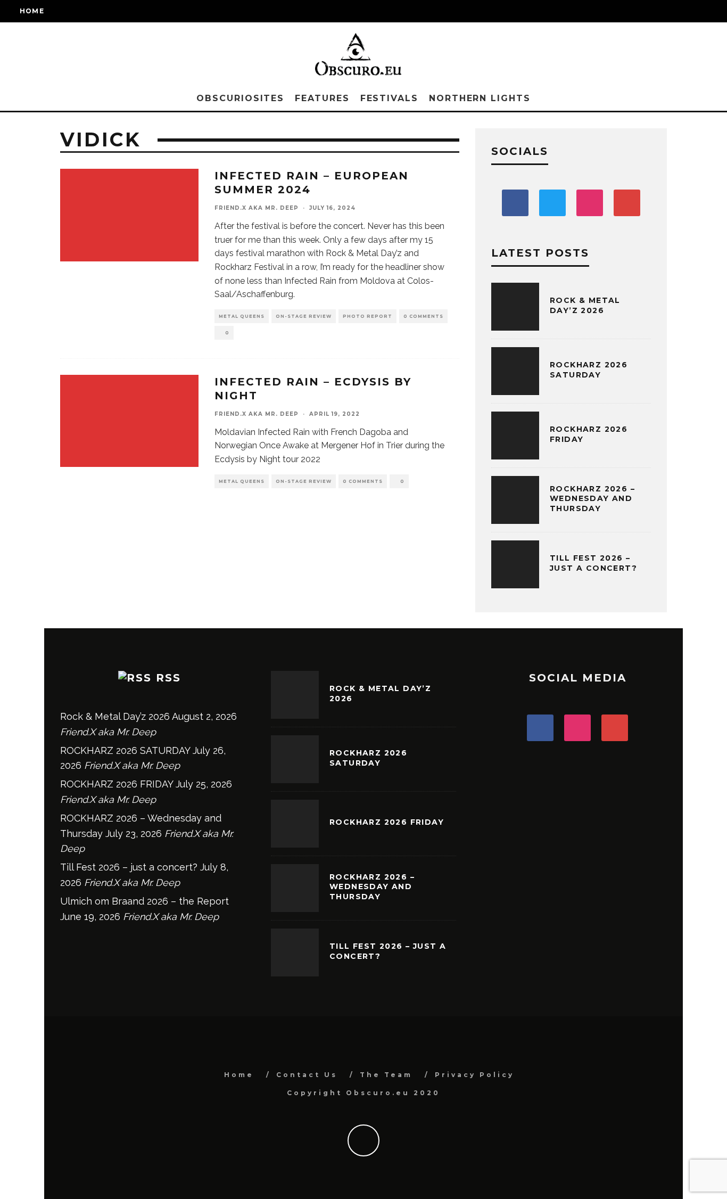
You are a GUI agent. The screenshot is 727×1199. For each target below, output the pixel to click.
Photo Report (367, 316)
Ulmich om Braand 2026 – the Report (144, 901)
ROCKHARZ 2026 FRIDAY (116, 784)
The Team (386, 1075)
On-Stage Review (304, 316)
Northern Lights (480, 98)
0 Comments (423, 316)
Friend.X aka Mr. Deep (256, 207)
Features (322, 98)
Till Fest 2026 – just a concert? (593, 562)
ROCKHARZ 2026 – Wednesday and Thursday (592, 498)
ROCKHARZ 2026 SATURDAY (588, 369)
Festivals (389, 98)
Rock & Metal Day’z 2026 (585, 305)
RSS (168, 677)
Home (32, 11)
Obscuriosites (240, 98)
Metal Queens (242, 316)
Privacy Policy (474, 1075)
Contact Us (306, 1075)
